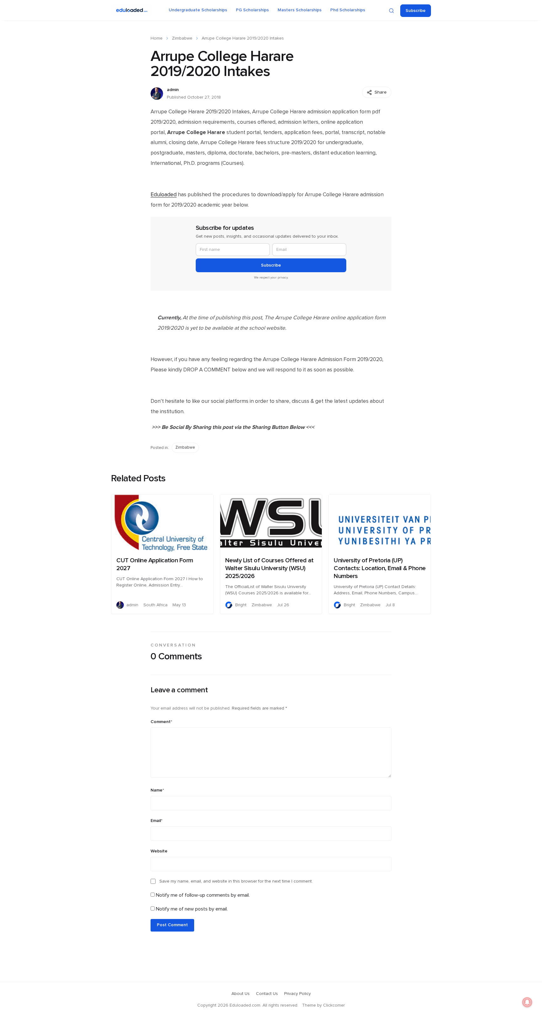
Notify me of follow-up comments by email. (203, 895)
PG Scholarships (252, 10)
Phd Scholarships (347, 10)
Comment (161, 722)
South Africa (155, 605)
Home (156, 38)
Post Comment (172, 925)
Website (159, 851)
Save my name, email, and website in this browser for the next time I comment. (236, 881)
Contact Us (267, 994)
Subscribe (416, 10)
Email (156, 821)
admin (173, 90)
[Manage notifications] (527, 1002)
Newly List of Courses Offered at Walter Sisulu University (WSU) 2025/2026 (269, 568)
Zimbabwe (182, 38)
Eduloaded (164, 194)
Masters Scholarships (299, 10)
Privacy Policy (297, 994)
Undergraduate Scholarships (198, 10)
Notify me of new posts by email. (192, 908)
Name (157, 790)
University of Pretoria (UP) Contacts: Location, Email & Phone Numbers (380, 568)
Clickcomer (334, 1005)
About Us (240, 994)
